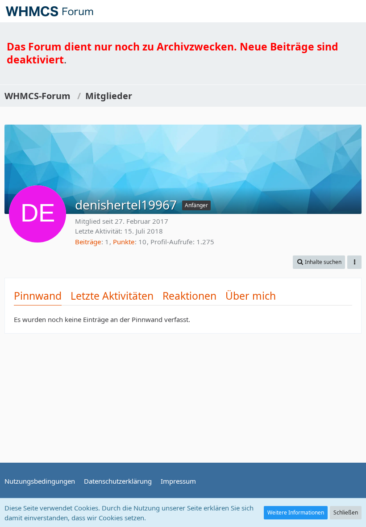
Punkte (123, 241)
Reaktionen (189, 296)
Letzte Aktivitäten (112, 296)
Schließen (345, 512)
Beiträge (88, 241)
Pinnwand (38, 296)
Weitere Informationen (295, 512)
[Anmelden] (332, 11)
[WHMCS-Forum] (49, 11)
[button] (354, 11)
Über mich (250, 296)
